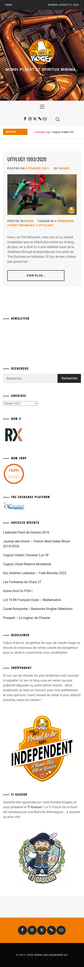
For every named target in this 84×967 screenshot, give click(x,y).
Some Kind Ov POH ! (17, 591)
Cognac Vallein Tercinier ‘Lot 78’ (26, 555)
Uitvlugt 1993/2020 (26, 159)
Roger (64, 168)
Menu (8, 4)
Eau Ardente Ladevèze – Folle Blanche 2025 (34, 573)
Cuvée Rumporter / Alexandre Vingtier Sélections (38, 609)
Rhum (28, 221)
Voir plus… (36, 275)
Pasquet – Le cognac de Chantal (26, 618)
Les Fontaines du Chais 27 (22, 582)
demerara (65, 221)
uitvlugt (46, 225)
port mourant (22, 225)
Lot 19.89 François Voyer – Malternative (32, 600)
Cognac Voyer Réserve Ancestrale (27, 564)
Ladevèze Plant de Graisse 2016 (26, 532)
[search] (57, 119)
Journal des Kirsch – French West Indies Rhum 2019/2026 (36, 543)
